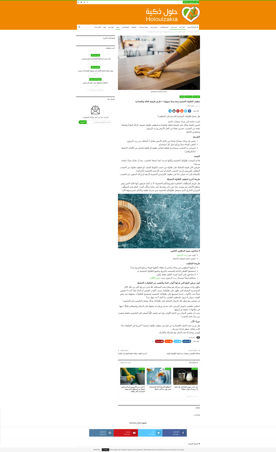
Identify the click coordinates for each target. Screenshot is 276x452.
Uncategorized (95, 79)
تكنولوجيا (133, 27)
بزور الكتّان (155, 278)
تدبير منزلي (174, 27)
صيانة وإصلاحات (164, 27)
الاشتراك (82, 122)
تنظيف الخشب (191, 337)
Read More (97, 449)
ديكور (117, 27)
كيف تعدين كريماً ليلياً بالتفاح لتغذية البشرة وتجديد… (95, 59)
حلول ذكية (182, 27)
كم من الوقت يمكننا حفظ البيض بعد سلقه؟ (132, 353)
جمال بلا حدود (95, 55)
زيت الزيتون (182, 255)
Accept (105, 449)
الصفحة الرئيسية (191, 27)
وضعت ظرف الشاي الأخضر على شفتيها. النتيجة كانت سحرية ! (95, 71)
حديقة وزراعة (154, 27)
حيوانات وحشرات (143, 27)
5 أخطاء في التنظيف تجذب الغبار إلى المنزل (95, 83)
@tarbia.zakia (135, 423)
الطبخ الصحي (125, 27)
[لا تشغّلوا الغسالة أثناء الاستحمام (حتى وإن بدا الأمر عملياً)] (159, 376)
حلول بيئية (111, 27)
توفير (104, 27)
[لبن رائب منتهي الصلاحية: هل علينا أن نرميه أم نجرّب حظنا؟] (185, 376)
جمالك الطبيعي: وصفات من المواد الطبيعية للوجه (183, 353)
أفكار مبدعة (97, 27)
